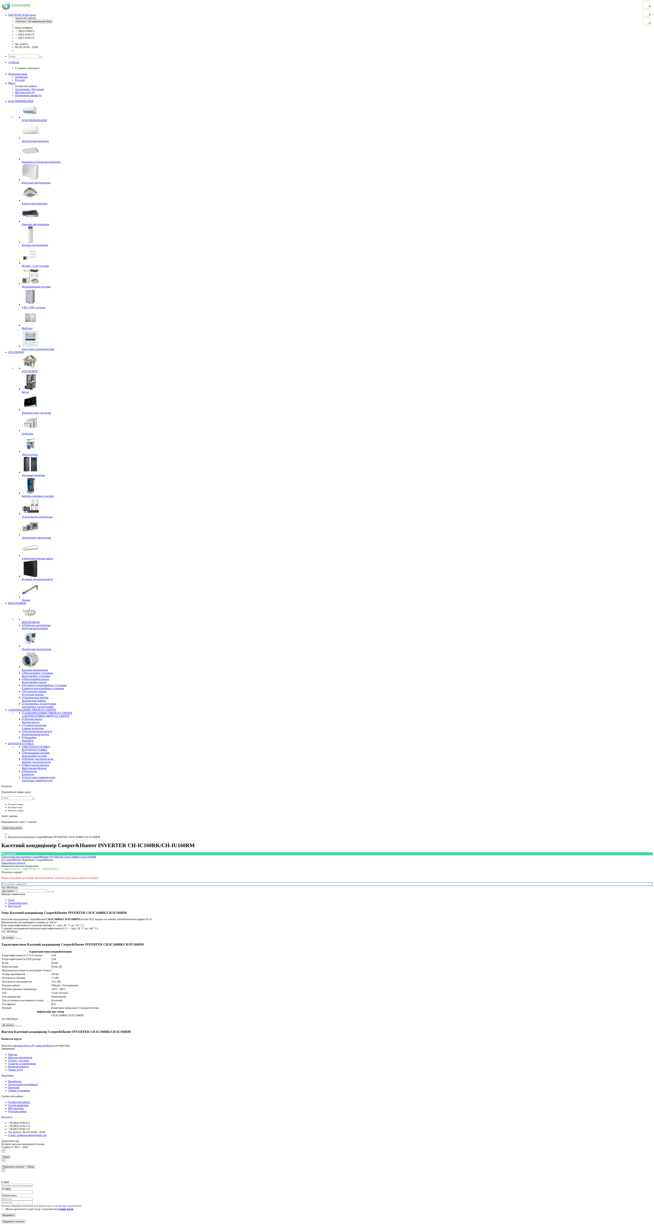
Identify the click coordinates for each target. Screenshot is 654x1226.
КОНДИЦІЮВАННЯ (20, 101)
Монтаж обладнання (20, 1057)
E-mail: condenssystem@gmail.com (27, 1135)
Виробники (15, 1081)
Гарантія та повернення (22, 1063)
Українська (21, 77)
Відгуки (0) (14, 906)
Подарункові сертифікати (23, 1084)
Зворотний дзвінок (12, 828)
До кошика (8, 891)
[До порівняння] (52, 891)
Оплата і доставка (18, 1060)
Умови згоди (15, 1069)
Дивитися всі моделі (13, 862)
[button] (14, 62)
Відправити (8, 1215)
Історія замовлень (18, 1105)
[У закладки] (49, 891)
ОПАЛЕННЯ (16, 352)
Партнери (14, 1087)
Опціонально (9, 1195)
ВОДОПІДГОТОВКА (21, 743)
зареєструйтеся (45, 1045)
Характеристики (17, 903)
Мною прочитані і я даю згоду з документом (39, 1209)
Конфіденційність (18, 1066)
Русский (20, 80)
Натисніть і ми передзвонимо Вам (33, 21)
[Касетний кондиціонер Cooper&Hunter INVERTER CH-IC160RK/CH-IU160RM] (48, 856)
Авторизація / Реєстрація (29, 89)
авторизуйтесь (22, 1045)
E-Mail (5, 1182)
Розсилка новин (17, 1111)
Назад (6, 1157)
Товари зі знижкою (19, 1090)
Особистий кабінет (19, 1102)
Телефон (6, 1188)
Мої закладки (16, 1108)
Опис (11, 899)
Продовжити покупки (13, 1166)
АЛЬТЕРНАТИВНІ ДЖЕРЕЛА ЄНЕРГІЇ (32, 709)
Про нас (13, 1054)
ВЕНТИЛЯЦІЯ (17, 603)
